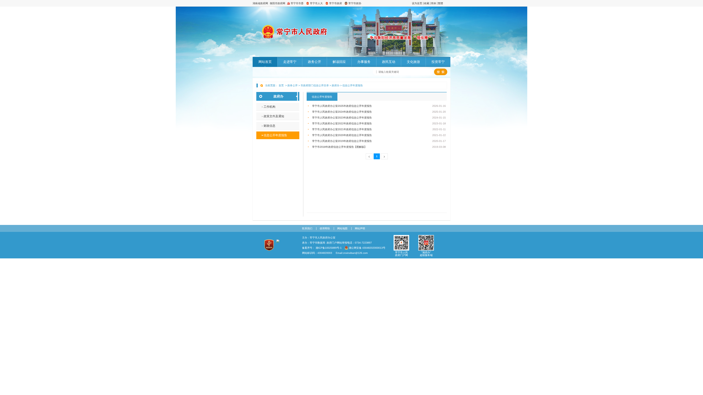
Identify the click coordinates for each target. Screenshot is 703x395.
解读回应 (339, 62)
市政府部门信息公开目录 (315, 85)
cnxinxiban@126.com (355, 252)
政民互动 (388, 62)
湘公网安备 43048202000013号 (367, 247)
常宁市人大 (316, 3)
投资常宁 (438, 62)
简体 (433, 3)
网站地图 (342, 228)
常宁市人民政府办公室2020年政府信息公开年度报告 (342, 135)
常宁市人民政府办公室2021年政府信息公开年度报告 (342, 129)
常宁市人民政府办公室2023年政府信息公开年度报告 (342, 117)
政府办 (335, 85)
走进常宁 (289, 62)
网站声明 (360, 228)
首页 (281, 85)
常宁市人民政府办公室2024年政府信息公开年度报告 (342, 111)
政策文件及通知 (274, 116)
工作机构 (269, 106)
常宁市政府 (335, 3)
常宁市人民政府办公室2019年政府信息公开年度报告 (342, 141)
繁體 (440, 3)
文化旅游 (413, 62)
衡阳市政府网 (277, 3)
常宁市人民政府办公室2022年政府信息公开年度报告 (342, 123)
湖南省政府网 (260, 3)
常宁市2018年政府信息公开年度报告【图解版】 (339, 146)
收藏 (426, 3)
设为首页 (417, 3)
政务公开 (314, 62)
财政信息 (269, 125)
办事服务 (364, 62)
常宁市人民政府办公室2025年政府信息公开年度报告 (342, 105)
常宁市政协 (354, 3)
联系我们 (307, 228)
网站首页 (265, 62)
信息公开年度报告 (352, 85)
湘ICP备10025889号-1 (329, 247)
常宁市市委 (297, 3)
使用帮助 (325, 228)
